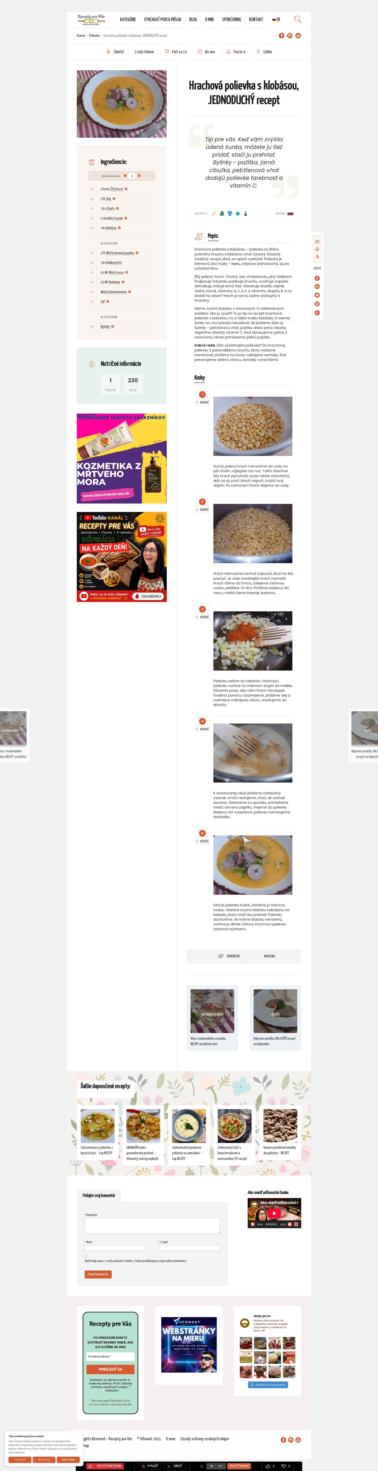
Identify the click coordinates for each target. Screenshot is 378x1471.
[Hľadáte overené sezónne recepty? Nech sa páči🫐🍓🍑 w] (289, 1343)
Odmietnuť (20, 1459)
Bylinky (105, 327)
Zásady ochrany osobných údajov (109, 1402)
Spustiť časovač (239, 1466)
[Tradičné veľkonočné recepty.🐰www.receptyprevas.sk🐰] (275, 1357)
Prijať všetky (68, 1459)
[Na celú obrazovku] (296, 1224)
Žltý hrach (116, 189)
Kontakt (256, 20)
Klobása (111, 228)
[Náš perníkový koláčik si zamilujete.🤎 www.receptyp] (260, 1372)
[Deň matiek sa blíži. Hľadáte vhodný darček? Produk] (246, 1357)
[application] (274, 1213)
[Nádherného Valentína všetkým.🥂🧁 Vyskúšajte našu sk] (246, 1372)
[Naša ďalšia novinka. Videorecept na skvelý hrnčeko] (289, 1357)
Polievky (94, 36)
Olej (108, 199)
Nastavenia (44, 1459)
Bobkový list (114, 263)
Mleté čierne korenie (114, 292)
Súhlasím (112, 1390)
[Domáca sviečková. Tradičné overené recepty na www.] (260, 1343)
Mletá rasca (116, 272)
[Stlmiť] (290, 1224)
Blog (193, 20)
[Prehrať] (253, 1224)
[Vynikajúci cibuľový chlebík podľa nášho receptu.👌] (275, 1372)
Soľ (103, 302)
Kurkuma (114, 282)
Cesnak (118, 218)
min (220, 1466)
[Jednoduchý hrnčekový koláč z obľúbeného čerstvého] (275, 1343)
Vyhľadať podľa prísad (162, 20)
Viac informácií (16, 1452)
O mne (209, 20)
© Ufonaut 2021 (149, 1439)
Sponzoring (231, 20)
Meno (88, 1242)
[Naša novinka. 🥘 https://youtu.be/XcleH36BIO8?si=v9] (246, 1343)
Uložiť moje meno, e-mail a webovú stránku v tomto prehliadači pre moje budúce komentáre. (136, 1261)
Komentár (233, 956)
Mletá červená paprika (120, 253)
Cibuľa (110, 209)
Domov (81, 36)
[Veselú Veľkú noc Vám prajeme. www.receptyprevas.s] (260, 1357)
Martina (269, 956)
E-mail (163, 1242)
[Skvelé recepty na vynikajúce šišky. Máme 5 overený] (289, 1372)
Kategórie (128, 20)
